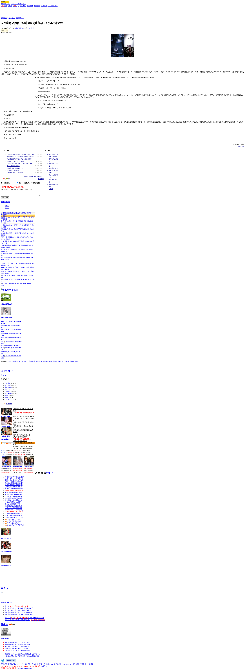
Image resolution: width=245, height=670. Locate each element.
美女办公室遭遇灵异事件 (13, 504)
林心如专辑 (29, 237)
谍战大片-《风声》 (6, 416)
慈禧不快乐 (25, 233)
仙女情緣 (23, 283)
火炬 (30, 361)
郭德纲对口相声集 (10, 450)
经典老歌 (17, 249)
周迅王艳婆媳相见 (17, 470)
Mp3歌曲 (16, 253)
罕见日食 (4, 219)
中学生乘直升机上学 (6, 304)
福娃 (16, 361)
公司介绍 (76, 664)
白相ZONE (20, 18)
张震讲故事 (25, 450)
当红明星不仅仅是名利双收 (20, 646)
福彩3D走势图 (29, 454)
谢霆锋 (56, 361)
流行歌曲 (4, 249)
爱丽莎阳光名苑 (53, 168)
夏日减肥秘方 (24, 229)
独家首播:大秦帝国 (19, 409)
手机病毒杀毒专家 (10, 454)
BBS (49, 6)
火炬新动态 (5, 213)
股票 (44, 361)
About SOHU (67, 664)
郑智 (15, 279)
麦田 (21, 416)
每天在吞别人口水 (6, 638)
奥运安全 (30, 213)
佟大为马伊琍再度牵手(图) (14, 483)
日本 (33, 361)
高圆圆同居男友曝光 (6, 317)
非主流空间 (16, 271)
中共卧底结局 (16, 233)
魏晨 (27, 271)
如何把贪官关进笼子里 (13, 345)
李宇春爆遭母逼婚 (6, 470)
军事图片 (6, 273)
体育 (5, 6)
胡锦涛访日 (13, 213)
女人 (31, 6)
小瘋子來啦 (12, 283)
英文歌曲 (11, 249)
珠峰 (13, 361)
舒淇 (27, 267)
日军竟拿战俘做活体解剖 (13, 496)
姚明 (18, 279)
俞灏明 (23, 267)
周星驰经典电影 (11, 245)
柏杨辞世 (4, 217)
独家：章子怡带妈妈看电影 (14, 479)
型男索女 (8, 650)
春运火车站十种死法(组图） (20, 620)
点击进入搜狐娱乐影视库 (13, 513)
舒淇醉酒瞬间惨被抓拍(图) (14, 494)
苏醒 (30, 275)
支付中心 (20, 664)
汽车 (21, 6)
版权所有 (44, 666)
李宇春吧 (8, 385)
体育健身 (5, 279)
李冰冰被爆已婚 (17, 466)
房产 (24, 6)
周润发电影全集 (26, 245)
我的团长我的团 (19, 237)
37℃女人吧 (8, 399)
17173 (13, 4)
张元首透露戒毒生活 (14, 521)
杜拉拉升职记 (18, 450)
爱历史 (3, 325)
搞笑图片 (11, 267)
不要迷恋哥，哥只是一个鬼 (20, 642)
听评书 (3, 450)
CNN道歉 (11, 217)
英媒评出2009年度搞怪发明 (20, 644)
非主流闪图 (28, 263)
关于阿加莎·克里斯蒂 (13, 166)
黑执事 (7, 241)
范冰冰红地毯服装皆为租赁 (14, 488)
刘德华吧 (8, 391)
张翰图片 (4, 263)
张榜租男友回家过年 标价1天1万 (21, 610)
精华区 (7, 206)
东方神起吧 (8, 393)
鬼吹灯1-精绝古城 (9, 452)
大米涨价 (17, 217)
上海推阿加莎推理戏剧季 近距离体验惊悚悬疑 (20, 154)
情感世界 (8, 648)
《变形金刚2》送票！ (14, 519)
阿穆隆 (22, 275)
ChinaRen (7, 4)
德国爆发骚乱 (22, 221)
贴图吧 (7, 395)
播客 (38, 6)
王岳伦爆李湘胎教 (13, 523)
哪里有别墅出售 (53, 154)
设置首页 (4, 664)
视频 (35, 6)
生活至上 (12, 18)
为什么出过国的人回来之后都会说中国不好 (25, 654)
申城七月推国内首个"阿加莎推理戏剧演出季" (20, 156)
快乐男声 (12, 275)
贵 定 (3, 285)
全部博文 (90, 664)
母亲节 (21, 361)
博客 (45, 6)
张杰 (7, 265)
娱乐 (10, 6)
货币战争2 (28, 452)
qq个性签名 (8, 271)
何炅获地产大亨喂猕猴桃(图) (14, 477)
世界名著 (17, 452)
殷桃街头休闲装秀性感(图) (14, 485)
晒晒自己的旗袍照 (17, 656)
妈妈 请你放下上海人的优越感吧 (22, 612)
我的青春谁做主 (6, 239)
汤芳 (2, 271)
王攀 (2, 356)
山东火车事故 (21, 213)
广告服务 (35, 664)
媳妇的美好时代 (28, 416)
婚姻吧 (7, 397)
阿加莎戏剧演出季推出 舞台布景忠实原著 (19, 159)
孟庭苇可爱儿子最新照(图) (14, 510)
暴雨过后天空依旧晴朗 (31, 656)
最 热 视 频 (9, 404)
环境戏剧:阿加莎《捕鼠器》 (15, 173)
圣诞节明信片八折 (6, 472)
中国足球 (66, 361)
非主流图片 (11, 263)
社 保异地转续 (6, 221)
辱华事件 (4, 215)
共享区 (3, 454)
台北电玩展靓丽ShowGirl (13, 515)
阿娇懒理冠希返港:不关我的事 (23, 446)
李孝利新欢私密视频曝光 (13, 506)
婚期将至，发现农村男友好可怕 (22, 614)
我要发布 (41, 179)
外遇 (40, 361)
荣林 (2, 341)
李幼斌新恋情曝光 (28, 468)
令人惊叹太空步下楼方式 (15, 525)
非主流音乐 (24, 249)
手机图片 (17, 267)
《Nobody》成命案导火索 (13, 508)
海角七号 (16, 257)
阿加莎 (51, 189)
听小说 (3, 452)
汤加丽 (21, 263)
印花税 (26, 361)
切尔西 (11, 279)
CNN (61, 361)
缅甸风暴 (30, 221)
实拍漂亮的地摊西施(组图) (14, 498)
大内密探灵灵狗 (18, 418)
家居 (28, 6)
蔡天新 (3, 352)
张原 (2, 348)
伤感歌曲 (4, 251)
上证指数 (8, 383)
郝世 (18, 283)
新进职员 (13, 241)
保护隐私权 (58, 664)
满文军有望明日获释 (20, 437)
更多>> (15, 290)
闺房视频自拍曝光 (6, 426)
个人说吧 (5, 283)
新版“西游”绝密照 (6, 538)
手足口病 (30, 217)
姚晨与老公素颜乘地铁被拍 (14, 492)
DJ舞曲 (3, 253)
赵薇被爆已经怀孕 (6, 468)
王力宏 (3, 257)
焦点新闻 (8, 642)
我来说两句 (19, 28)
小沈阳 (3, 245)
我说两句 (54, 6)
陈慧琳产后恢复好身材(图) (14, 481)
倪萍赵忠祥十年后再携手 (13, 487)
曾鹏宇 (3, 329)
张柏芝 (72, 361)
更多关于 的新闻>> (33, 176)
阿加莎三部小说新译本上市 (15, 168)
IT (18, 6)
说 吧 (3, 371)
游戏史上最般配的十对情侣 (14, 517)
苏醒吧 (7, 389)
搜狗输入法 (12, 664)
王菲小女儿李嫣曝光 (6, 552)
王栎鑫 (17, 275)
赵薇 (37, 361)
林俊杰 (28, 257)
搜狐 (2, 4)
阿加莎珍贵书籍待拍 (13, 170)
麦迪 (25, 279)
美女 (17, 263)
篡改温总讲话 (15, 229)
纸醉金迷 (29, 241)
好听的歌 (22, 257)
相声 (28, 253)
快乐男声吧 (8, 387)
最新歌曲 (9, 253)
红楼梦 (29, 450)
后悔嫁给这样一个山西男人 (20, 648)
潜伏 (2, 241)
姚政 (26, 275)
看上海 (7, 606)
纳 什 (22, 279)
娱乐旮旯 (8, 646)
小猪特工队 (30, 283)
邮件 (42, 6)
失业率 (3, 223)
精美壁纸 (4, 267)
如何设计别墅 (53, 156)
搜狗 (24, 4)
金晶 (47, 361)
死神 (18, 245)
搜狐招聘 (27, 664)
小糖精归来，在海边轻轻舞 (20, 650)
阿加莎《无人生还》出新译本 (15, 161)
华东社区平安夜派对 (6, 602)
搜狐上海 (4, 18)
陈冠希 (51, 361)
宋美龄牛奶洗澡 (6, 233)
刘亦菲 (23, 271)
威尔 (6, 375)
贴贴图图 (8, 644)
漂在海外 (8, 654)
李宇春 (31, 249)
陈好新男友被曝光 (28, 472)
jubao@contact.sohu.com (25, 668)
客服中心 (42, 664)
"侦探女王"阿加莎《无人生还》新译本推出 (19, 163)
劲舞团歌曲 (23, 253)
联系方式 (50, 664)
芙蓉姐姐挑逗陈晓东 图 (36, 618)
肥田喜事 (4, 237)
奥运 (9, 361)
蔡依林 (7, 259)
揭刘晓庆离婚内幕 (17, 468)
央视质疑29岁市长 (7, 225)
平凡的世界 (22, 452)
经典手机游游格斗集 (20, 454)
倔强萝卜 (16, 416)
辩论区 (7, 208)
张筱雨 (7, 269)
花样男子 (9, 257)
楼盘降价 (24, 217)
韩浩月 (3, 337)
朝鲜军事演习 (26, 225)
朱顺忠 (3, 345)
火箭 (29, 279)
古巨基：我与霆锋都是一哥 (22, 448)
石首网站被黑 (5, 229)
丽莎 (2, 375)
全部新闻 (83, 664)
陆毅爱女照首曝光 (28, 470)
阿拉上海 (8, 612)
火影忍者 (11, 237)
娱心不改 (8, 618)
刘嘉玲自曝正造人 (17, 472)
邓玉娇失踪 (17, 225)
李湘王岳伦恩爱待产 (20, 441)
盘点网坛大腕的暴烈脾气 (13, 500)
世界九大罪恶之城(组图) (13, 502)
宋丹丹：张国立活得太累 (21, 435)
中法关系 (14, 221)
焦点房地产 (19, 4)
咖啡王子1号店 (21, 241)
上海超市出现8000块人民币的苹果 (21, 608)
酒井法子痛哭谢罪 (6, 565)
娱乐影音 (5, 275)
